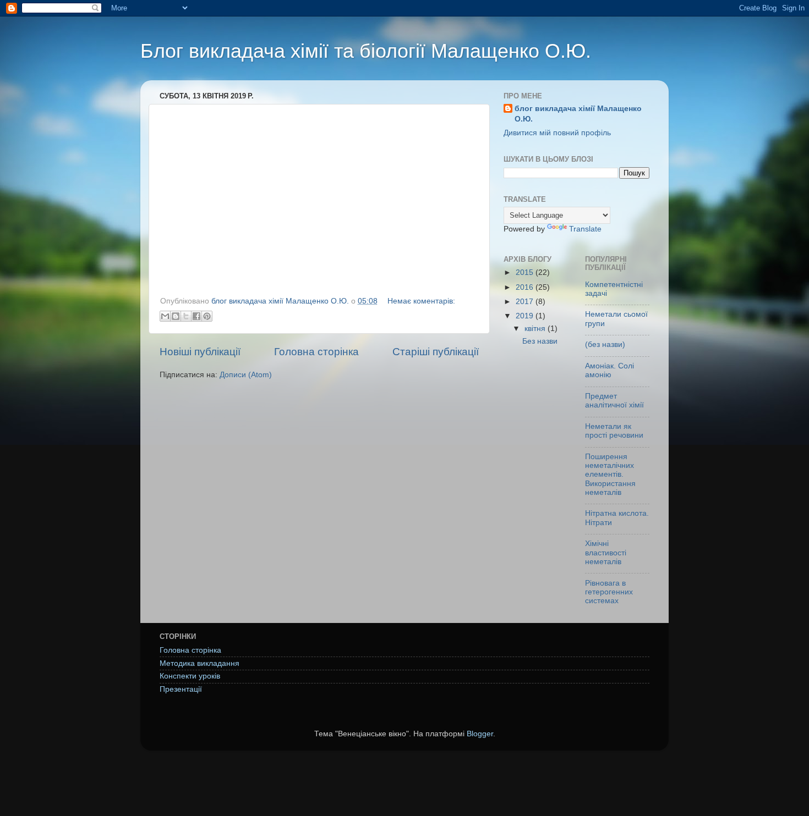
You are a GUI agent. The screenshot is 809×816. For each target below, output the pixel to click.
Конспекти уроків (190, 676)
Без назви (539, 341)
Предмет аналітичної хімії (614, 400)
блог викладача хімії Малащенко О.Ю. (578, 113)
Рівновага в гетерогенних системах (609, 592)
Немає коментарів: (421, 301)
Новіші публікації (200, 351)
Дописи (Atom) (246, 375)
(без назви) (605, 344)
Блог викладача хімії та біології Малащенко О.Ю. (365, 51)
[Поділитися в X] (186, 316)
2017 (525, 301)
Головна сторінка (316, 351)
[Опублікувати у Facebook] (196, 316)
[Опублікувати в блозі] (175, 316)
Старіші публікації (435, 351)
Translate (585, 229)
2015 (525, 272)
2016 (525, 287)
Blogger (480, 734)
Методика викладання (199, 663)
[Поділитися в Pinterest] (206, 316)
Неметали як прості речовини (614, 430)
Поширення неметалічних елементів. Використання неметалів (610, 475)
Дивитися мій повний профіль (557, 133)
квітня (536, 328)
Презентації (181, 689)
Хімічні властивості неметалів (605, 552)
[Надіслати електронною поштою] (165, 316)
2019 (525, 316)
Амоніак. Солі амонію (609, 370)
